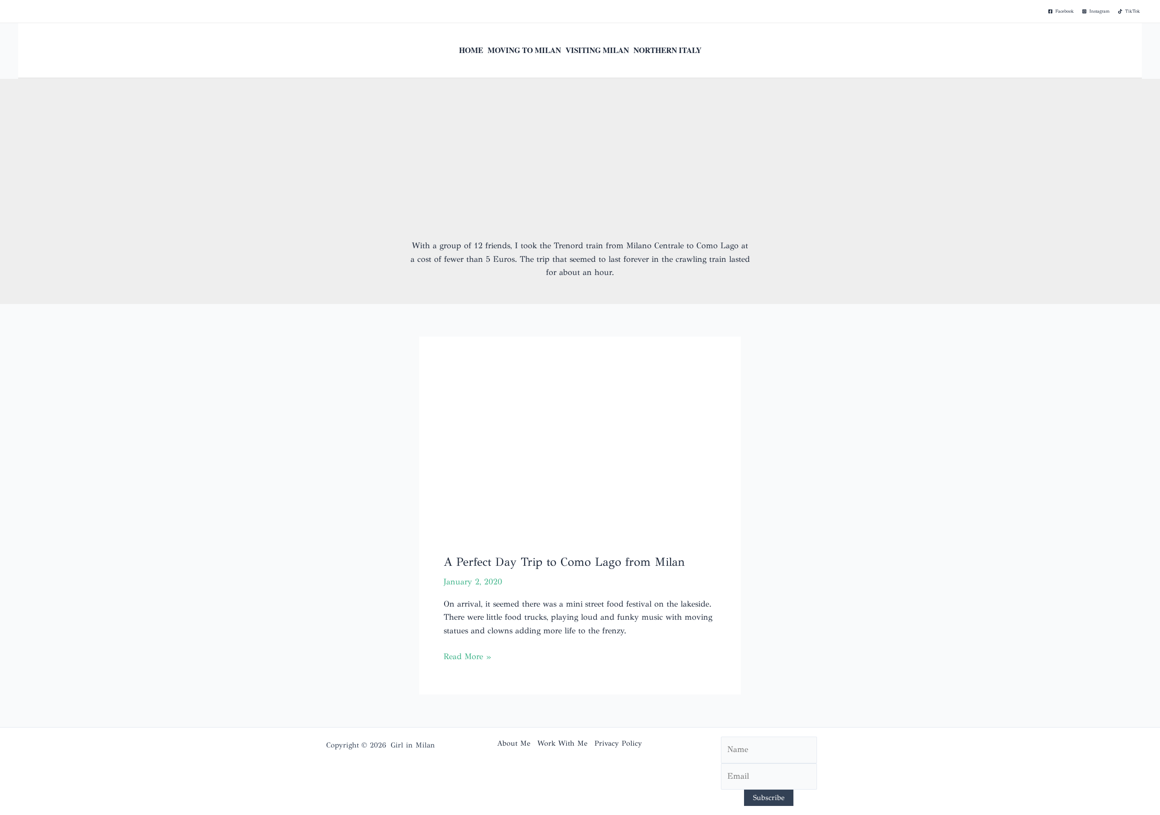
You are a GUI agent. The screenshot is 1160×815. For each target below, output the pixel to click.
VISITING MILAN (597, 50)
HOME (471, 50)
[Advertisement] (580, 171)
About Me (513, 743)
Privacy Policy (618, 743)
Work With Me (562, 743)
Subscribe (768, 797)
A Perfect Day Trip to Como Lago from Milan (564, 562)
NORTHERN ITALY (667, 50)
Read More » (467, 657)
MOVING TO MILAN (524, 50)
